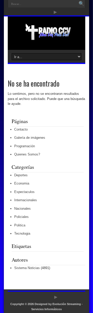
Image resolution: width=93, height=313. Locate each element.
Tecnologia (22, 233)
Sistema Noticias (27, 268)
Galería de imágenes (29, 138)
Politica (19, 225)
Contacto (21, 129)
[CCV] (46, 37)
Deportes (21, 175)
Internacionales (25, 200)
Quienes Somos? (27, 154)
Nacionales (22, 208)
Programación (24, 146)
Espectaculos (24, 192)
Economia (21, 183)
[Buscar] (81, 4)
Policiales (21, 217)
